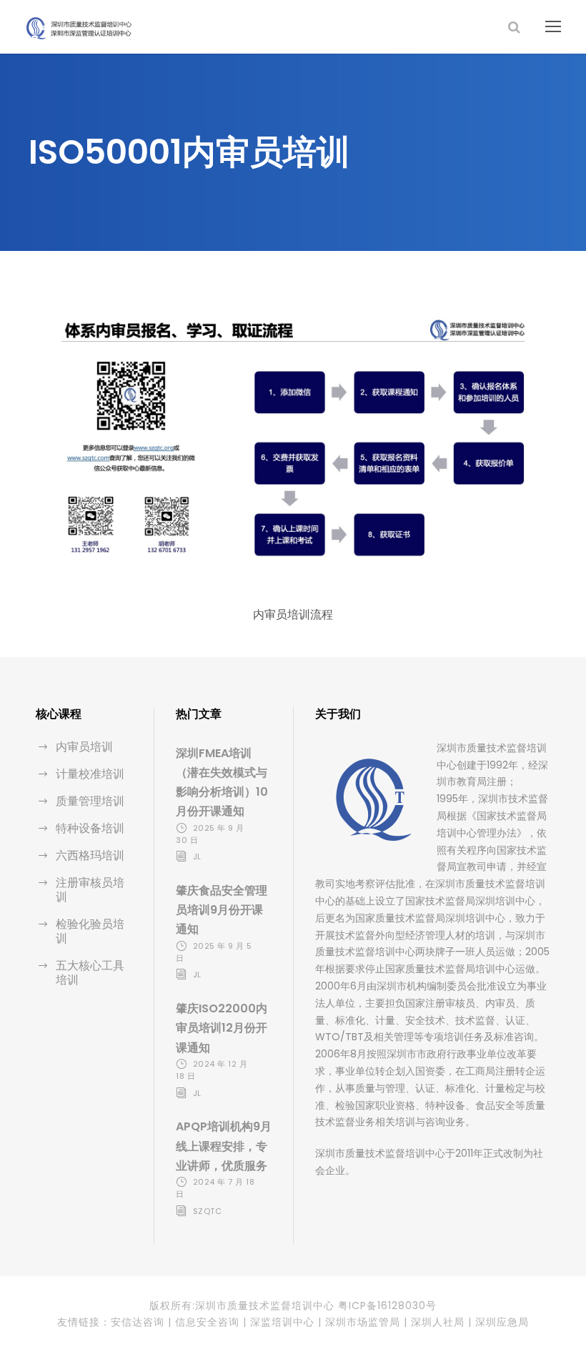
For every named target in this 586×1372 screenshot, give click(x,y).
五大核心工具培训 (90, 972)
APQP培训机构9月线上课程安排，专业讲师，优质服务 (224, 1145)
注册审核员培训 (90, 889)
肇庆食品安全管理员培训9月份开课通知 (221, 909)
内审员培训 (84, 747)
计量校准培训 (90, 774)
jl (197, 856)
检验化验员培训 (90, 931)
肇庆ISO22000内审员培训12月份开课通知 (221, 1027)
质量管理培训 (90, 801)
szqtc (207, 1211)
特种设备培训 (90, 828)
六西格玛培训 (90, 855)
